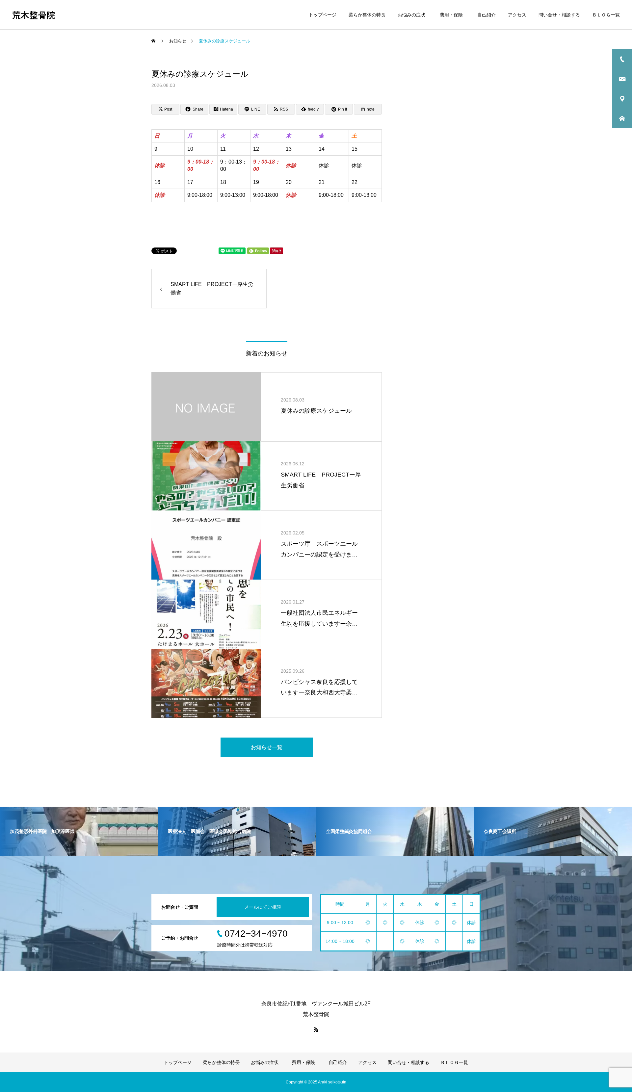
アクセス (517, 14)
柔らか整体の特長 (367, 14)
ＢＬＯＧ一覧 (606, 14)
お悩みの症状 (411, 14)
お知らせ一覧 (266, 747)
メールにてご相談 (262, 907)
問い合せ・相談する (559, 14)
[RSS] (316, 1029)
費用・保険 (452, 14)
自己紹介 (486, 14)
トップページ (322, 14)
